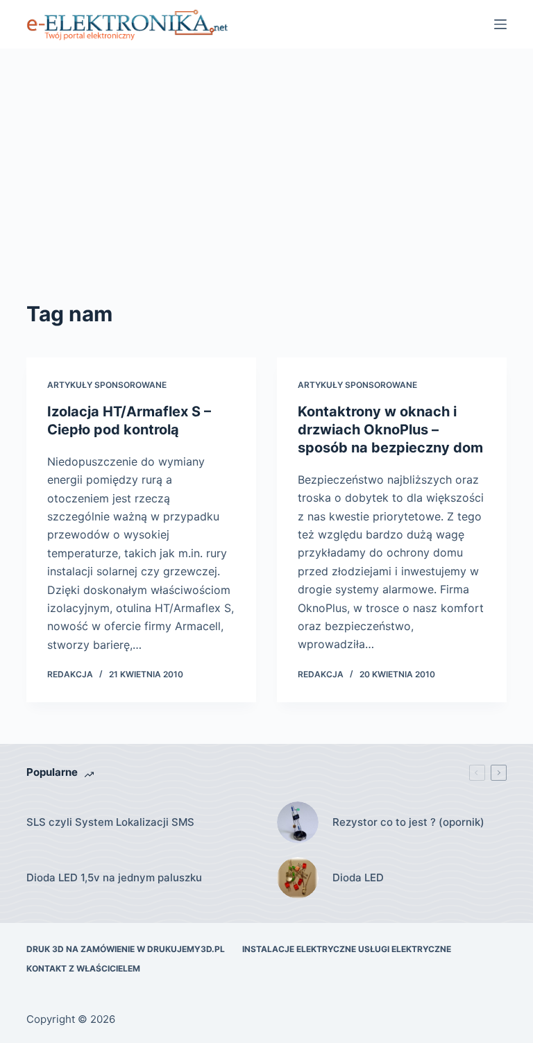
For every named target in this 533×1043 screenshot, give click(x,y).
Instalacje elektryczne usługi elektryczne (346, 949)
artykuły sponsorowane (107, 385)
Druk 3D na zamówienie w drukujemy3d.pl (125, 949)
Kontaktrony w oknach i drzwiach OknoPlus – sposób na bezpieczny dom (390, 429)
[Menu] (500, 24)
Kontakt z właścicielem (83, 968)
